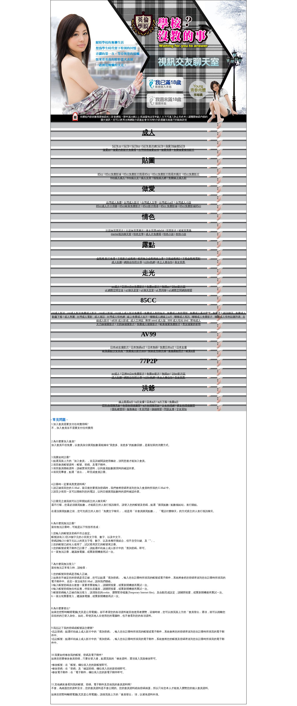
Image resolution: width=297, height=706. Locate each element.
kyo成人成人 (117, 177)
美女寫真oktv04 (155, 230)
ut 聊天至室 (147, 290)
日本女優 (181, 347)
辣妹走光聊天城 (157, 350)
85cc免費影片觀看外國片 (166, 174)
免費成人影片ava (136, 350)
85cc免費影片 (191, 174)
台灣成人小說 (183, 202)
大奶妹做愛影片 (126, 324)
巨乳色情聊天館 (111, 405)
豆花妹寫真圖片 (135, 230)
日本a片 (151, 401)
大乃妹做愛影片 (105, 324)
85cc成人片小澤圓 (106, 206)
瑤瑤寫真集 (185, 230)
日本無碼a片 (138, 347)
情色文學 (138, 234)
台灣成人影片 (131, 202)
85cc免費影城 (113, 174)
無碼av (166, 286)
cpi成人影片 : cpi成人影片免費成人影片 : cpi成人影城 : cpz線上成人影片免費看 (96, 313)
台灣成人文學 (149, 202)
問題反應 (169, 409)
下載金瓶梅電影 (191, 258)
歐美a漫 (190, 350)
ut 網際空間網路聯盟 (180, 290)
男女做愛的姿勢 (191, 324)
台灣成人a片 (166, 202)
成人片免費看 (153, 234)
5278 (126, 146)
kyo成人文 (133, 177)
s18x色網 (149, 262)
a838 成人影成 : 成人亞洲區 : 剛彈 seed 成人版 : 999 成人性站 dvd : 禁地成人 (156, 320)
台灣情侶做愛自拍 (148, 149)
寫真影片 (171, 230)
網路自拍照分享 (133, 262)
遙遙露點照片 (176, 350)
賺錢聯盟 (157, 409)
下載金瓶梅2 (173, 258)
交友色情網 (168, 405)
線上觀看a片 (126, 401)
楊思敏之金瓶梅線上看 (151, 258)
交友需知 (181, 409)
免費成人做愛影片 (147, 324)
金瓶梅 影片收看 (106, 258)
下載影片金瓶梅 (126, 258)
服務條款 (132, 409)
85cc (100, 174)
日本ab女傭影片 (119, 347)
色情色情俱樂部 (131, 405)
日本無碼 (152, 347)
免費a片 (174, 401)
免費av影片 (153, 286)
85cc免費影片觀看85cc (136, 174)
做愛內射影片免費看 (124, 149)
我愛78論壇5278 (175, 146)
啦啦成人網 (159, 177)
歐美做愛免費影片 (170, 324)
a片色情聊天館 (151, 405)
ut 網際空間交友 (114, 290)
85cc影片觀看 (151, 206)
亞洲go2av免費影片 (133, 286)
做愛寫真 (166, 149)
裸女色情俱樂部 (186, 405)
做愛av (107, 149)
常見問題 (144, 409)
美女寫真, (180, 262)
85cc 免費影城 (169, 206)
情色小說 (168, 234)
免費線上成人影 (177, 177)
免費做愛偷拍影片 (184, 149)
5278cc (136, 146)
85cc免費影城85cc (190, 206)
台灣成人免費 (114, 202)
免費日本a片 (167, 347)
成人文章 (146, 177)
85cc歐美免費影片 (130, 206)
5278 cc (117, 146)
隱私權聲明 (118, 409)
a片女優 (140, 401)
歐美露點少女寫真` (113, 350)
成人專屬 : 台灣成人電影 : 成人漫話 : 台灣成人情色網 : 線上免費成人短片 (106, 316)
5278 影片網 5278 (153, 146)
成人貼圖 (117, 262)
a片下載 (162, 401)
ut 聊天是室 (132, 290)
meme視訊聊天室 (121, 234)
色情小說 (181, 234)
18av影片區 (178, 286)
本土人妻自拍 (165, 262)
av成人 (116, 286)
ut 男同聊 (161, 290)
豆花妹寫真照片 (114, 230)
